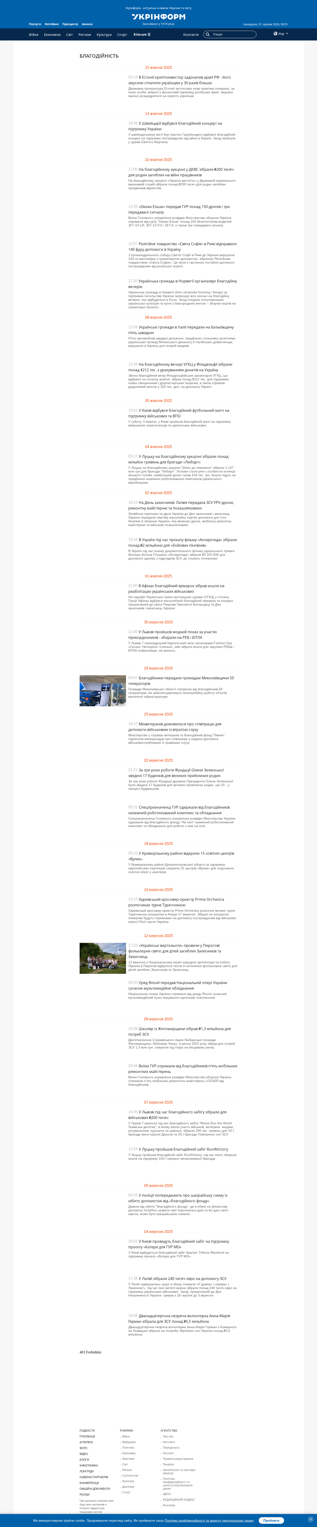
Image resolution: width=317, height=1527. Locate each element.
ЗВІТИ (167, 1494)
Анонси (87, 24)
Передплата (171, 1447)
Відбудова (129, 1442)
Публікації (87, 1436)
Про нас (168, 1436)
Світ (69, 34)
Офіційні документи (95, 1488)
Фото (83, 1448)
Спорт (122, 34)
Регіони (84, 34)
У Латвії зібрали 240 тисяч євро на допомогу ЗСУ (182, 1278)
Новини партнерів (94, 1477)
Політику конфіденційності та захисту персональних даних (209, 1520)
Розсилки (169, 1505)
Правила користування (178, 1458)
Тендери (168, 1464)
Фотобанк (52, 24)
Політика (128, 1447)
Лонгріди (87, 1471)
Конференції (89, 1483)
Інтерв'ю (86, 1442)
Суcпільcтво (130, 1475)
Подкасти (87, 1430)
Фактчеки (128, 1458)
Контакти (191, 34)
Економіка (52, 34)
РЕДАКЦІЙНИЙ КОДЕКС (179, 1499)
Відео (84, 1454)
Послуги (35, 24)
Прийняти (271, 1520)
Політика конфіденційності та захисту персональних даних (178, 1483)
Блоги (84, 1459)
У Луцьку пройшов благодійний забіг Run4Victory (183, 1149)
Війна (34, 34)
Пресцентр (70, 24)
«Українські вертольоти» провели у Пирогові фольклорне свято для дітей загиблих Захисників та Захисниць (174, 951)
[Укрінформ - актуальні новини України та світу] (158, 16)
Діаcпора (128, 1486)
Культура (104, 34)
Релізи (85, 1494)
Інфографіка (89, 1465)
